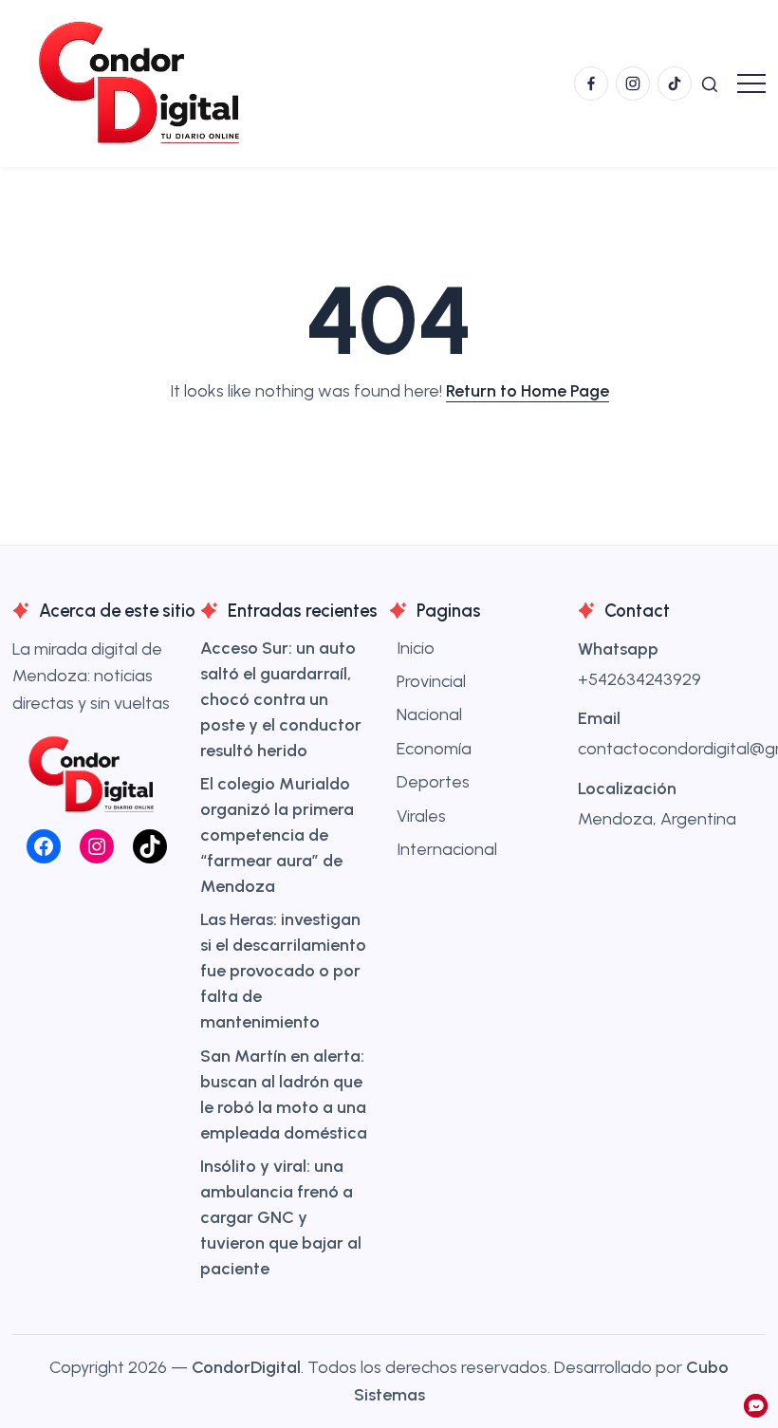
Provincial (431, 681)
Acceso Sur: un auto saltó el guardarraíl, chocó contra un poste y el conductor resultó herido (280, 699)
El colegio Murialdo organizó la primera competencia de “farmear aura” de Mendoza (277, 835)
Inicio (416, 648)
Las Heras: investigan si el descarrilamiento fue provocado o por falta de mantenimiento (283, 970)
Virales (421, 816)
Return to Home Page (527, 390)
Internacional (447, 849)
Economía (434, 748)
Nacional (429, 714)
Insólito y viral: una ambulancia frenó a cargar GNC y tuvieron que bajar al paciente (280, 1217)
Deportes (433, 781)
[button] (709, 83)
